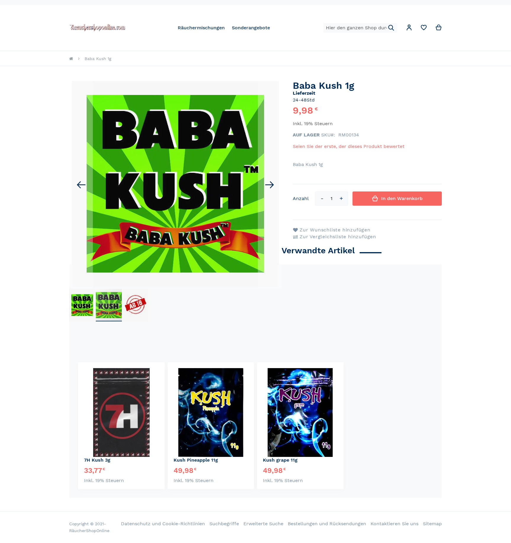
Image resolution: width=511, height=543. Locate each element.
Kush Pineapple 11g (196, 460)
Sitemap (432, 523)
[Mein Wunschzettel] (424, 29)
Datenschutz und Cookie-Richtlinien (163, 523)
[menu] (224, 28)
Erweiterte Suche (263, 523)
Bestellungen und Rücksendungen (327, 523)
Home (71, 59)
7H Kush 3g (97, 460)
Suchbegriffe (224, 523)
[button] (409, 29)
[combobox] (360, 28)
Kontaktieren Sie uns (394, 523)
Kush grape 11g (280, 460)
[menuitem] (201, 28)
